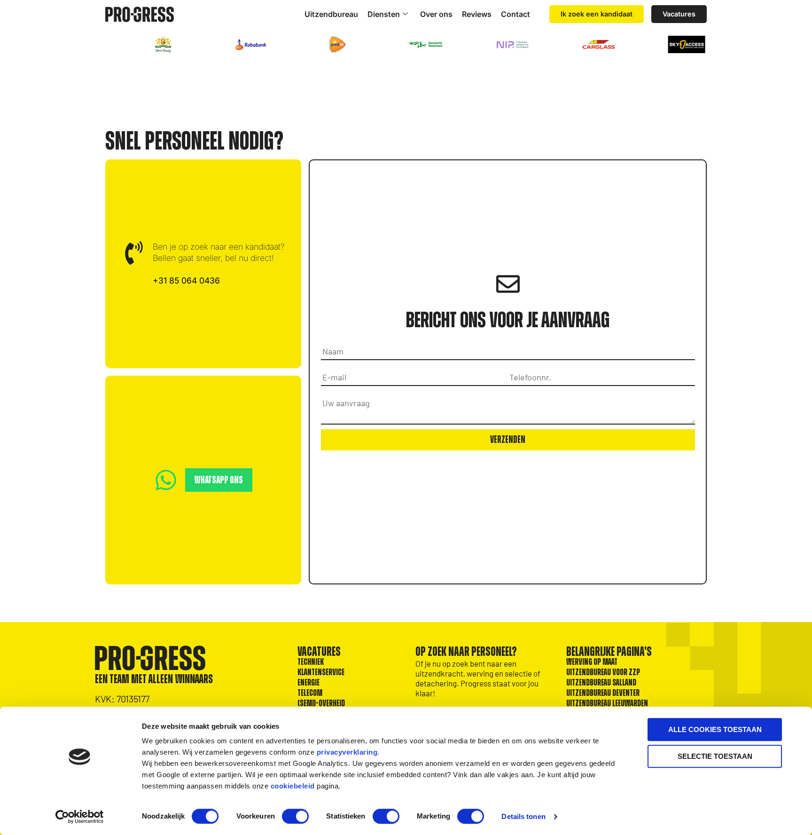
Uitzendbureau (331, 14)
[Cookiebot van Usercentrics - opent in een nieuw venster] (80, 817)
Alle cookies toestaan (715, 729)
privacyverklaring (347, 752)
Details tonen (523, 816)
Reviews (477, 14)
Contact (515, 14)
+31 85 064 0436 (186, 280)
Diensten (383, 14)
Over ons (436, 14)
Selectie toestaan (715, 756)
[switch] (295, 816)
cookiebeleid (293, 786)
